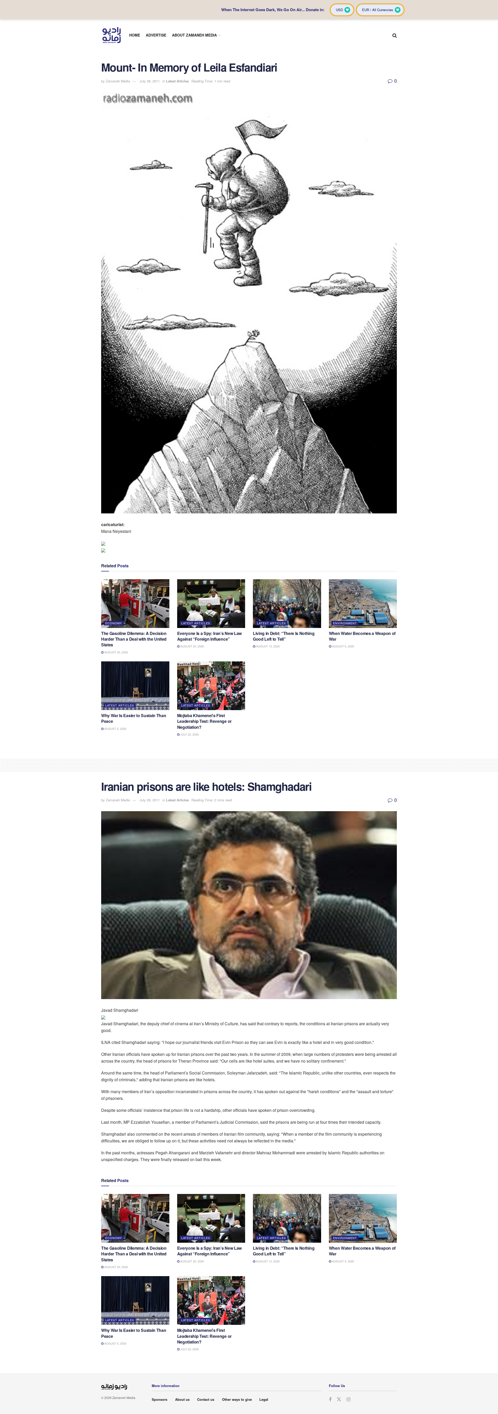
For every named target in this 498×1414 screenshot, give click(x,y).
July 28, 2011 (150, 81)
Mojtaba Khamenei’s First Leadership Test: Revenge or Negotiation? (204, 721)
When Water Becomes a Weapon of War (362, 636)
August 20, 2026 (115, 652)
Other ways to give (237, 1399)
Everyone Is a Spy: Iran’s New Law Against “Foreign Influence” (209, 636)
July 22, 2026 (189, 734)
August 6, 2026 (342, 646)
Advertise (156, 35)
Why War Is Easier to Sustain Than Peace (133, 718)
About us (182, 1399)
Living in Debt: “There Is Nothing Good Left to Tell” (283, 636)
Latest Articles (177, 81)
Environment (345, 623)
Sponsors (159, 1399)
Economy (113, 623)
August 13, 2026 (267, 646)
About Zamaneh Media (194, 35)
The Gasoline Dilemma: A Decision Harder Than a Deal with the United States (134, 639)
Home (134, 35)
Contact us (205, 1399)
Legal (263, 1399)
